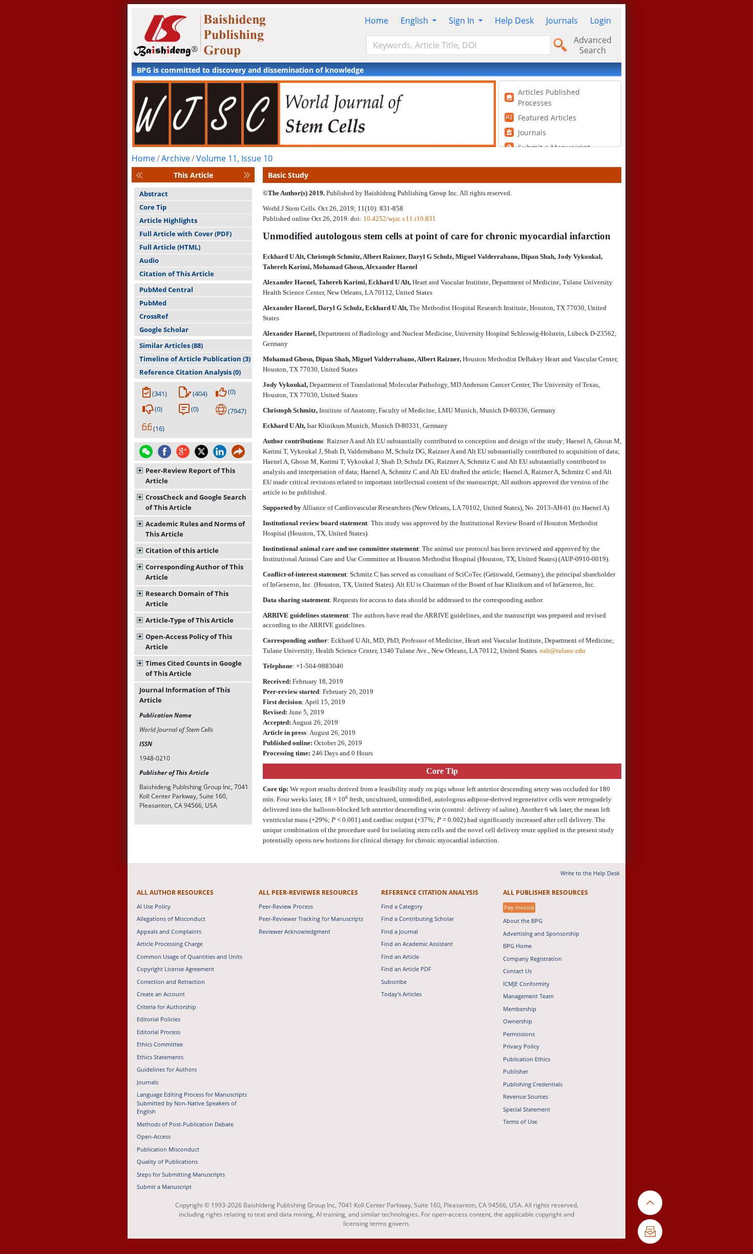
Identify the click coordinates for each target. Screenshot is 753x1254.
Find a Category (402, 906)
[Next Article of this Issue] (246, 175)
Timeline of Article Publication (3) (194, 358)
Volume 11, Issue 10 (234, 158)
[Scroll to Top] (650, 1202)
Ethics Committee (160, 1044)
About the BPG (522, 920)
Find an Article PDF (406, 969)
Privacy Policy (521, 1046)
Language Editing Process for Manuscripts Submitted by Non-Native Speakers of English (192, 1103)
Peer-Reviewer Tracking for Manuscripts (311, 918)
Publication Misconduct (168, 1149)
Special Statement (526, 1109)
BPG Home (517, 946)
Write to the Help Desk (590, 873)
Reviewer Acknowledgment (294, 931)
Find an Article (400, 956)
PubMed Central (166, 289)
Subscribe (394, 981)
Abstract (153, 193)
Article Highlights (168, 220)
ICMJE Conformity (526, 984)
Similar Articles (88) (171, 345)
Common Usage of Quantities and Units (189, 956)
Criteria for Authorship (166, 1007)
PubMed (152, 302)
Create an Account (161, 994)
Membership (519, 1009)
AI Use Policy (154, 906)
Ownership (517, 1021)
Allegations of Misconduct (171, 918)
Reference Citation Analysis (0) (190, 372)
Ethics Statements (160, 1057)
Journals (562, 20)
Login (600, 20)
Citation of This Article (176, 273)
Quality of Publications (167, 1161)
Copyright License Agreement (175, 969)
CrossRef (153, 316)
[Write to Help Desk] (650, 1231)
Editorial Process (158, 1032)
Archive (175, 158)
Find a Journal (399, 931)
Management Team (528, 996)
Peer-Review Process (286, 906)
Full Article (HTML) (169, 247)
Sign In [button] (462, 20)
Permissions (519, 1034)
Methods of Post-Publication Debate (185, 1124)
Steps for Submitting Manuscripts (181, 1174)
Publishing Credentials (532, 1084)
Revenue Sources (525, 1096)
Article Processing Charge (170, 944)
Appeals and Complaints (169, 931)
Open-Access (154, 1136)
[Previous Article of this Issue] (139, 175)
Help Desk (514, 20)
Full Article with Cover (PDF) (185, 233)
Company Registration (532, 958)
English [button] (415, 20)
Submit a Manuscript (164, 1186)
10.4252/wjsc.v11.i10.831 (399, 218)
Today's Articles (401, 994)
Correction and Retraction (171, 981)
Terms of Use (520, 1121)
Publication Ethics (526, 1059)
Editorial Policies (158, 1019)
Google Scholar (164, 329)
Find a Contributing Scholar (417, 918)
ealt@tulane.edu (562, 650)
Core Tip (152, 207)
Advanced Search (593, 45)
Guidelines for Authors (167, 1069)
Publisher (515, 1071)
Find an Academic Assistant (417, 944)
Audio (149, 260)
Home (376, 20)
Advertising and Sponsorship (541, 933)
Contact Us (517, 971)
